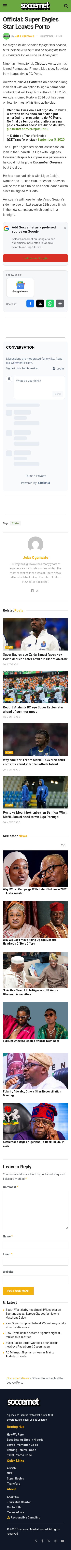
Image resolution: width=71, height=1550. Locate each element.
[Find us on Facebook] (42, 1541)
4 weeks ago (11, 664)
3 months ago (12, 717)
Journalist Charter (19, 1502)
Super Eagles (15, 1478)
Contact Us (14, 1507)
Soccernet (13, 1378)
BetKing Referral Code (21, 1450)
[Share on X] (40, 303)
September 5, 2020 (51, 35)
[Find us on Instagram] (55, 1541)
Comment (11, 1187)
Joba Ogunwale (24, 35)
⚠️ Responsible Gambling (23, 1517)
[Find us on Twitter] (48, 1541)
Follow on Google (35, 258)
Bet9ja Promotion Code (22, 1444)
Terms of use (15, 1512)
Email (8, 1254)
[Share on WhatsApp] (50, 303)
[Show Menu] (5, 6)
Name (8, 1236)
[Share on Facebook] (30, 303)
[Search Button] (66, 6)
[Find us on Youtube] (62, 1541)
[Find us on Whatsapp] (36, 1541)
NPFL (10, 1473)
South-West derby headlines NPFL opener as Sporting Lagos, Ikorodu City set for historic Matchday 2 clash (33, 1313)
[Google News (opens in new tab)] (20, 287)
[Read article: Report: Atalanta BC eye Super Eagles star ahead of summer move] (35, 687)
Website (8, 1271)
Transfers (13, 1483)
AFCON (11, 1468)
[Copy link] (60, 303)
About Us (13, 1497)
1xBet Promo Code (19, 1455)
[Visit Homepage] (35, 6)
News (9, 647)
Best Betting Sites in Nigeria (25, 1439)
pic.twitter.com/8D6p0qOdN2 (27, 129)
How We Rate (15, 1434)
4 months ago (12, 770)
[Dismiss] (65, 228)
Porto (15, 523)
